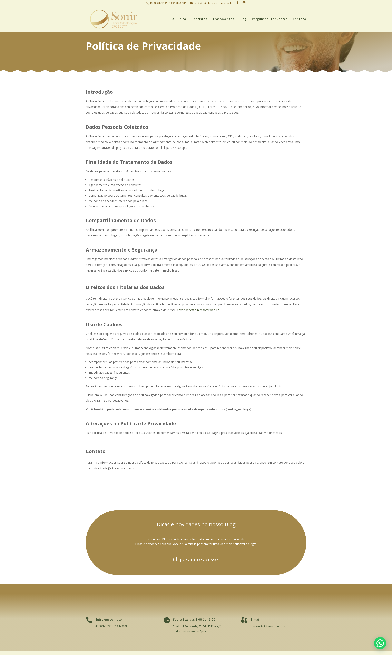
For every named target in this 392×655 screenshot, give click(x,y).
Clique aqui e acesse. (196, 559)
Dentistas (199, 19)
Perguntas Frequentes (269, 19)
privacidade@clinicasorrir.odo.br (198, 310)
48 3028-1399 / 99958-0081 (168, 3)
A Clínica (179, 19)
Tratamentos (223, 19)
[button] (380, 643)
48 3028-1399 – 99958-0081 (111, 626)
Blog (243, 19)
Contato (299, 19)
